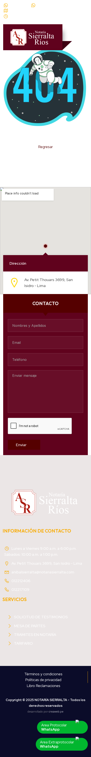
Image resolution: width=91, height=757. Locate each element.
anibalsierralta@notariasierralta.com (42, 572)
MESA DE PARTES (29, 625)
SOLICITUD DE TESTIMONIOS (41, 616)
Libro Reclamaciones (43, 685)
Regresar (45, 146)
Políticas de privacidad (43, 679)
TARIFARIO (23, 643)
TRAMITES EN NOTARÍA (35, 634)
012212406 (20, 580)
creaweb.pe (56, 711)
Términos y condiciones (43, 674)
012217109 (20, 589)
